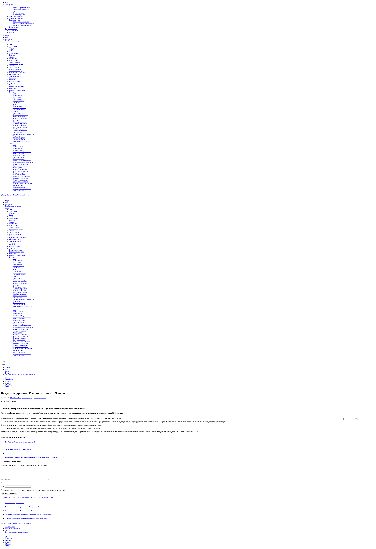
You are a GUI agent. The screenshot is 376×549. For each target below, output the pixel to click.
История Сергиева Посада (21, 8)
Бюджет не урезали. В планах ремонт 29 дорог (20, 374)
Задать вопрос (13, 30)
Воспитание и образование (22, 152)
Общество (12, 48)
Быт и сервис (17, 97)
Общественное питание (20, 164)
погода (45, 497)
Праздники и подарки (20, 127)
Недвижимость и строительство (23, 162)
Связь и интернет (18, 190)
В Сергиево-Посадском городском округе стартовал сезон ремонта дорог (26, 518)
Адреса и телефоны (15, 16)
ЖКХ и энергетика (19, 153)
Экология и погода (15, 74)
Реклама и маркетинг (20, 123)
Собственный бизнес (20, 131)
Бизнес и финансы (19, 146)
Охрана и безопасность (20, 171)
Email (2, 486)
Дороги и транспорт (15, 69)
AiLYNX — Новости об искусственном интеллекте (26, 538)
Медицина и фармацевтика (22, 160)
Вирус (7, 35)
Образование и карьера (20, 115)
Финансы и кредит (19, 138)
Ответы (11, 32)
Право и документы (19, 122)
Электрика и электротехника (22, 141)
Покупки (16, 120)
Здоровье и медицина (16, 64)
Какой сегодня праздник (13, 41)
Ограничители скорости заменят (14, 503)
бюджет (8, 497)
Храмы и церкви (18, 13)
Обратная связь (10, 527)
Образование (13, 58)
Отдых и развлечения (20, 169)
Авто (14, 94)
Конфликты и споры (15, 71)
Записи (7, 369)
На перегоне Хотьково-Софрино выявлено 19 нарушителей (22, 507)
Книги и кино (17, 106)
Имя (2, 483)
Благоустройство (14, 67)
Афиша (7, 2)
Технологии (17, 136)
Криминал (8, 39)
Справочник (9, 4)
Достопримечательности (21, 9)
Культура (12, 55)
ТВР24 (196, 432)
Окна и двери (17, 167)
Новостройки (13, 27)
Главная (7, 367)
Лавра (15, 11)
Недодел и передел (15, 81)
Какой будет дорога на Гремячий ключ (18, 449)
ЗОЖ (14, 104)
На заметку (12, 92)
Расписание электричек (16, 18)
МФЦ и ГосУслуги (15, 76)
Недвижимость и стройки (17, 72)
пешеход (40, 497)
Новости (7, 371)
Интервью (12, 79)
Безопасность (13, 53)
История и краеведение (16, 87)
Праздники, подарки (19, 173)
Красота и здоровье (19, 157)
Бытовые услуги (18, 150)
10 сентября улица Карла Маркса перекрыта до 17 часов (21, 510)
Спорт (11, 50)
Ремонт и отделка (18, 185)
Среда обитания (18, 132)
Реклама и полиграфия (20, 178)
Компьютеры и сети (19, 108)
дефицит (15, 497)
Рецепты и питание (19, 125)
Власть (11, 51)
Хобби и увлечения (19, 139)
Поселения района (19, 15)
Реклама (7, 530)
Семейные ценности (19, 129)
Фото (10, 44)
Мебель (15, 111)
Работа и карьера (14, 62)
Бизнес (11, 143)
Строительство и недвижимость (23, 134)
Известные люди (14, 20)
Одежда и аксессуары (20, 166)
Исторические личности (21, 22)
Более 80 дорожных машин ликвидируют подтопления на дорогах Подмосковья (28, 514)
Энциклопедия (14, 6)
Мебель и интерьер (19, 159)
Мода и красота (18, 113)
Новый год (12, 88)
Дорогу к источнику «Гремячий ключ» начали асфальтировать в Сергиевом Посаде (34, 457)
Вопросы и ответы (11, 29)
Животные (12, 83)
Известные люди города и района (24, 23)
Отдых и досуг (14, 60)
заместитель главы (24, 497)
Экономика (12, 78)
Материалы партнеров (12, 528)
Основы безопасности (20, 116)
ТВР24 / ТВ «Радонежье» (19, 398)
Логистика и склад (19, 109)
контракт (34, 497)
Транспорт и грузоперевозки (22, 183)
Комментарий (6, 479)
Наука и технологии (15, 85)
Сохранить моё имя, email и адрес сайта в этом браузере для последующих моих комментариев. (35, 490)
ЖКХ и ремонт (14, 46)
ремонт (50, 497)
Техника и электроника (20, 180)
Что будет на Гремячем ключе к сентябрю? (20, 442)
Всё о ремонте (17, 99)
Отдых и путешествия (20, 118)
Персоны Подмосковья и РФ (22, 25)
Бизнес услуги (17, 95)
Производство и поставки (21, 176)
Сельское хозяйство (19, 187)
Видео (7, 37)
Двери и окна (17, 102)
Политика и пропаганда (17, 90)
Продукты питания (19, 175)
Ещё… (7, 43)
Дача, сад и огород (19, 101)
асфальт (3, 497)
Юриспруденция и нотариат (22, 189)
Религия (11, 65)
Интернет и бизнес (19, 155)
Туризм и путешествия (20, 182)
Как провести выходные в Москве (16, 532)
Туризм (11, 57)
